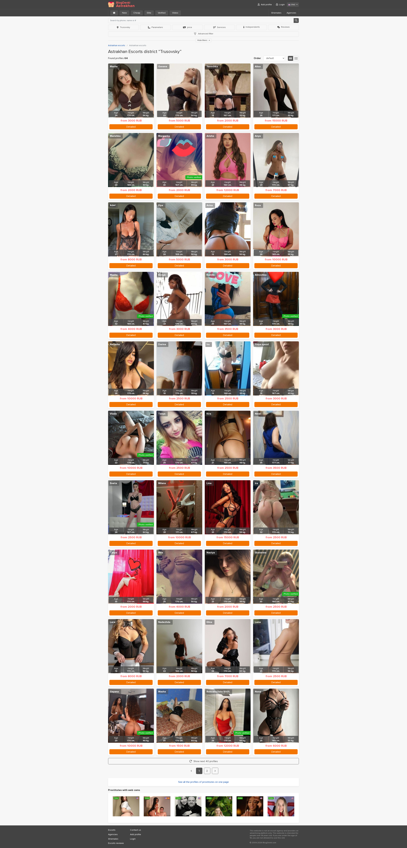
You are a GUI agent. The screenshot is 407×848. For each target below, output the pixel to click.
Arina (210, 205)
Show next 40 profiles (205, 761)
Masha (113, 66)
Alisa (258, 66)
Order (257, 58)
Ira (208, 344)
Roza (258, 205)
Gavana (162, 66)
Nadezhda (164, 622)
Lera (112, 622)
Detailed (131, 126)
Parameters (157, 27)
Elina (209, 622)
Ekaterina (260, 552)
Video (175, 12)
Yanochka (212, 66)
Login (282, 4)
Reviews (285, 27)
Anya (258, 136)
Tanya (161, 413)
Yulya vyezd (262, 344)
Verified (162, 12)
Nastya (211, 552)
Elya (160, 205)
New (124, 12)
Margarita (164, 136)
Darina (162, 344)
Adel (112, 205)
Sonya (162, 274)
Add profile (266, 4)
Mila (160, 552)
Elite (149, 12)
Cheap (136, 12)
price (189, 27)
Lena (258, 622)
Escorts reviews (116, 843)
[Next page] (215, 771)
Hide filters (202, 40)
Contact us (135, 830)
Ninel (258, 413)
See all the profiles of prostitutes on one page (203, 782)
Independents (253, 27)
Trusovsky (125, 27)
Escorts (111, 830)
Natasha (115, 344)
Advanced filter (205, 33)
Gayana (114, 691)
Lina (209, 483)
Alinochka (260, 274)
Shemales (276, 12)
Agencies (291, 12)
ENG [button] (293, 4)
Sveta (113, 483)
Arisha (210, 136)
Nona (258, 691)
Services (221, 27)
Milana (162, 483)
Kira (209, 413)
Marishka (115, 136)
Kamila (210, 274)
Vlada (113, 413)
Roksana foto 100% (218, 691)
